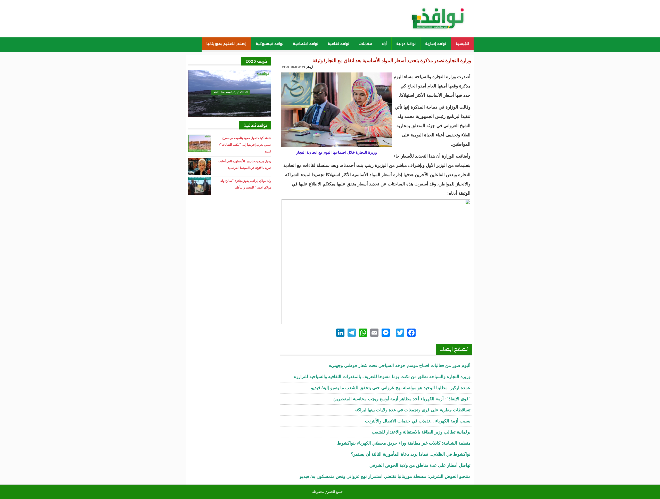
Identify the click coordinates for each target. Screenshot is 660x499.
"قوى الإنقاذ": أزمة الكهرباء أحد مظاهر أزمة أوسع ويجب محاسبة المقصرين (402, 398)
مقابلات (365, 43)
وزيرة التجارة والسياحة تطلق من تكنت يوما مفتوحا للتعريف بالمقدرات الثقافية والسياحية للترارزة (382, 376)
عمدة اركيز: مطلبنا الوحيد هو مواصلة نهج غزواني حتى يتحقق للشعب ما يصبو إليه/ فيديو (391, 387)
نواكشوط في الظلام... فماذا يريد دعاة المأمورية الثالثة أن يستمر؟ (411, 454)
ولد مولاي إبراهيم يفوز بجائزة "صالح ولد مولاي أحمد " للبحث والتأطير (245, 184)
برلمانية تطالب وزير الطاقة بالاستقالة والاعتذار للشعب (421, 432)
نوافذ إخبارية (435, 43)
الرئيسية (462, 43)
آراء (384, 43)
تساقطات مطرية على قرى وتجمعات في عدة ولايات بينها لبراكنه (412, 409)
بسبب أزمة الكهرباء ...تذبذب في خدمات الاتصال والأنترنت (418, 421)
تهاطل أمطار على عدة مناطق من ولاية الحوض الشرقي (420, 465)
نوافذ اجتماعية (305, 43)
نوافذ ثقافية (338, 43)
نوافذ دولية (406, 43)
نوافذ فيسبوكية (269, 43)
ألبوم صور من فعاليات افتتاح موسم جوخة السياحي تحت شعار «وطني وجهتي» (400, 365)
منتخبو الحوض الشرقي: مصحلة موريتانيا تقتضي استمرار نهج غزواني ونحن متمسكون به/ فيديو (385, 476)
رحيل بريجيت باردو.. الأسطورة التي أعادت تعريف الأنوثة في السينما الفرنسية (244, 164)
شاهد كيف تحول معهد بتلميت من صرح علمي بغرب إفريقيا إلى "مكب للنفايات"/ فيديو (245, 144)
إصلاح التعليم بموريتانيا (226, 43)
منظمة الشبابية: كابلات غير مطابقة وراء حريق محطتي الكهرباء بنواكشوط (404, 443)
